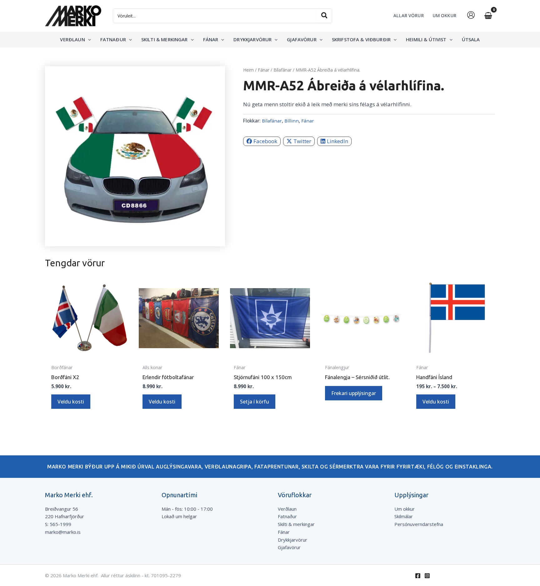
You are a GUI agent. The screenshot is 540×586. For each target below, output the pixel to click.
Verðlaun (287, 509)
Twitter (302, 140)
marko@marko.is (63, 532)
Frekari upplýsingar (353, 393)
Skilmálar (403, 516)
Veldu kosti (71, 401)
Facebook (265, 140)
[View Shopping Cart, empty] (488, 15)
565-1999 (60, 524)
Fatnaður (287, 516)
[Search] (325, 16)
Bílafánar (282, 70)
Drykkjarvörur (292, 540)
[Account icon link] (471, 15)
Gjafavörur (289, 547)
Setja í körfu (254, 401)
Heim (248, 70)
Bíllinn (291, 121)
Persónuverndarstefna (418, 524)
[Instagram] (427, 575)
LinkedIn (337, 140)
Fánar (263, 70)
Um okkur (404, 509)
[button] (88, 39)
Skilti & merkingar (296, 524)
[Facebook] (418, 575)
